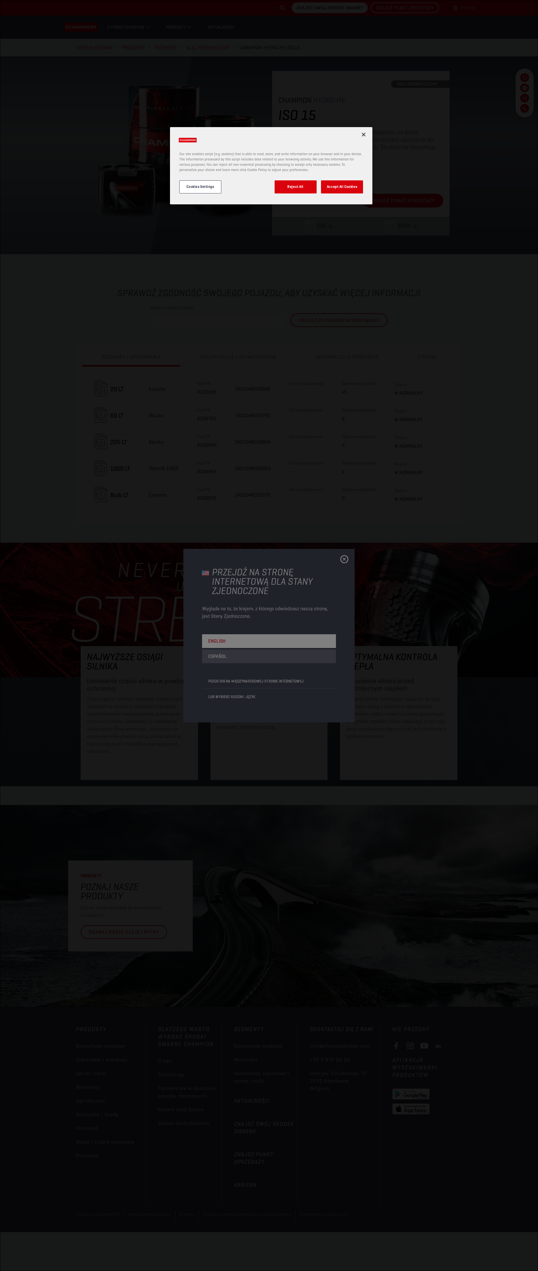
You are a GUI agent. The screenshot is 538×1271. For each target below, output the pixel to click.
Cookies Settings (200, 186)
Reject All (295, 186)
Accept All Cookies (342, 186)
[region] (271, 165)
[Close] (363, 134)
